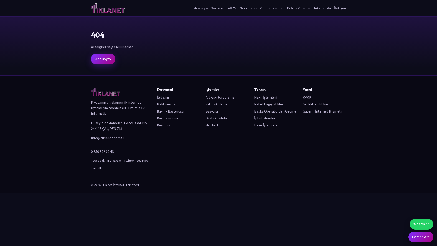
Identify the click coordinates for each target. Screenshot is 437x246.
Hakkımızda (322, 8)
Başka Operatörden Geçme (275, 111)
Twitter (129, 160)
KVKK (307, 97)
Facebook (98, 160)
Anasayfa (201, 8)
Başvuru (212, 111)
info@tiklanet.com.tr (107, 138)
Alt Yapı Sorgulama (242, 8)
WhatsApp (421, 224)
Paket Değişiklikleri (269, 104)
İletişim (340, 8)
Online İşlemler (272, 8)
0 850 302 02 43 (102, 151)
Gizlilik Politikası (316, 104)
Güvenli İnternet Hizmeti (322, 111)
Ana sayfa (103, 59)
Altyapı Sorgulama (220, 97)
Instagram (114, 160)
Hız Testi (212, 125)
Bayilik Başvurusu (170, 111)
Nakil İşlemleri (265, 97)
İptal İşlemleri (265, 118)
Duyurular (164, 125)
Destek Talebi (216, 118)
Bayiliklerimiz (167, 118)
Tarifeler (218, 8)
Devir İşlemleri (265, 125)
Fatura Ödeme (298, 8)
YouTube (143, 160)
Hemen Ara (421, 236)
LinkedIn (96, 168)
